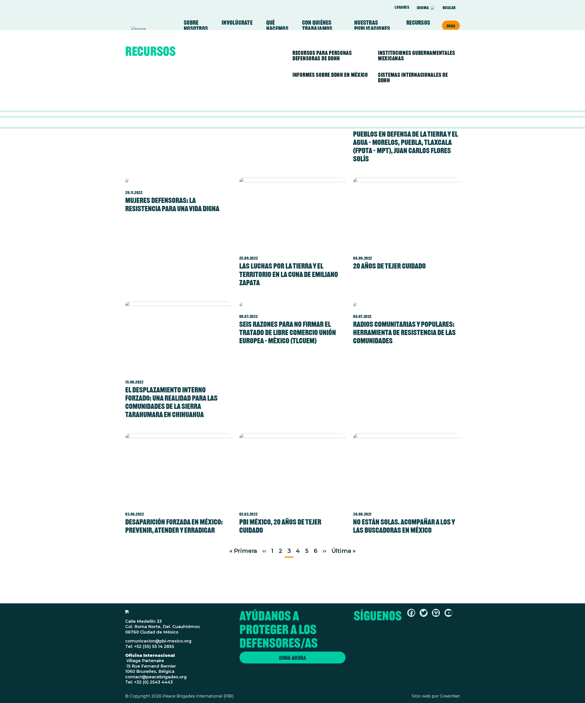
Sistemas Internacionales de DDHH (413, 77)
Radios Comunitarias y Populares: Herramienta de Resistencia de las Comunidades (404, 332)
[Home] (149, 29)
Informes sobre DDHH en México (330, 74)
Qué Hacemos (277, 26)
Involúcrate (237, 23)
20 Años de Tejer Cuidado (389, 266)
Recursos (418, 23)
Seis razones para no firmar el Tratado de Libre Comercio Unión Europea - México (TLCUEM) (287, 332)
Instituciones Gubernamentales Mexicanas (416, 55)
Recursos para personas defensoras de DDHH (322, 55)
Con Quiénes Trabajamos (317, 26)
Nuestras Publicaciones (372, 26)
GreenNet (450, 696)
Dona (451, 26)
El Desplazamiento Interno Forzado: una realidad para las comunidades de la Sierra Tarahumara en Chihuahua (171, 402)
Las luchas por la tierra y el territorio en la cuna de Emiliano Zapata (288, 274)
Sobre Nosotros (196, 26)
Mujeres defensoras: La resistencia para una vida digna (172, 204)
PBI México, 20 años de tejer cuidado (280, 526)
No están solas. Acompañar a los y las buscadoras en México (404, 526)
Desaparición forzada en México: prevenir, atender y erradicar (174, 526)
